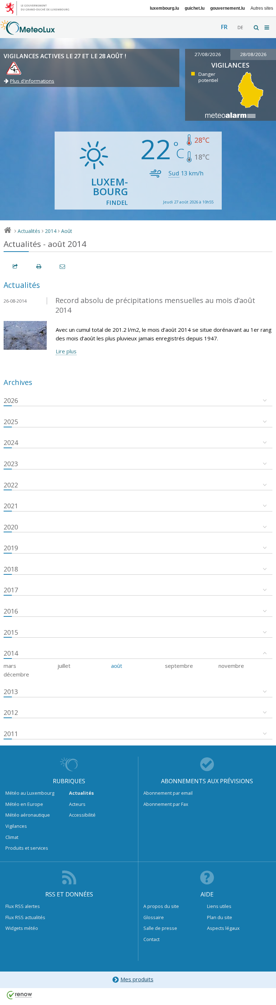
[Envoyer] (63, 266)
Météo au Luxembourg (29, 793)
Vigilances (16, 826)
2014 (50, 231)
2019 (11, 547)
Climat (11, 837)
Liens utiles (219, 906)
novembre (231, 665)
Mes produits (136, 979)
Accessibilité (82, 815)
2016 (11, 611)
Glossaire (153, 917)
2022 (11, 485)
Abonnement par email (168, 793)
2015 (11, 632)
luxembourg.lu (164, 8)
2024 (11, 442)
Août (66, 231)
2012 (11, 712)
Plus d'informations (32, 81)
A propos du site (161, 906)
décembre (16, 674)
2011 (11, 733)
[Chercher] (256, 27)
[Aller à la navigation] (267, 27)
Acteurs (77, 804)
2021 (11, 505)
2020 (11, 527)
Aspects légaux (223, 928)
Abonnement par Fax (165, 804)
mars (10, 665)
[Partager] (15, 266)
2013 (11, 691)
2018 (11, 569)
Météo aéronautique (27, 815)
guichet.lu (194, 8)
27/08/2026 (207, 54)
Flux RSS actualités (25, 917)
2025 (11, 421)
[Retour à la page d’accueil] (27, 31)
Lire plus (66, 351)
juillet (64, 665)
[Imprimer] (39, 266)
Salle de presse (160, 928)
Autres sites (261, 8)
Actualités (29, 231)
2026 (11, 400)
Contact (151, 939)
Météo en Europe (24, 804)
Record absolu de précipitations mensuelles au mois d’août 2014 (155, 305)
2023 (11, 463)
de (240, 27)
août (116, 665)
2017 (11, 590)
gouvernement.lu (227, 8)
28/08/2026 (253, 54)
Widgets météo (21, 928)
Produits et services (26, 848)
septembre (179, 665)
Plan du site (219, 917)
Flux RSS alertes (22, 906)
